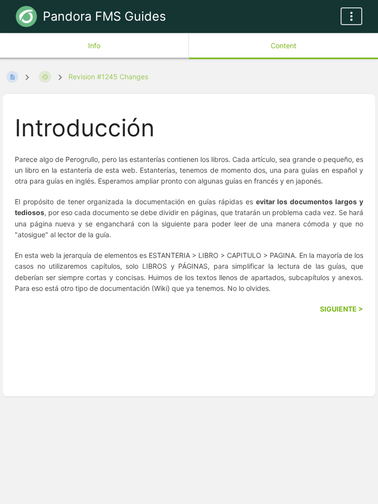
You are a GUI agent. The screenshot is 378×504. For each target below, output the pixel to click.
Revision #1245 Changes (108, 76)
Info (94, 45)
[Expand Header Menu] (351, 16)
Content (283, 45)
